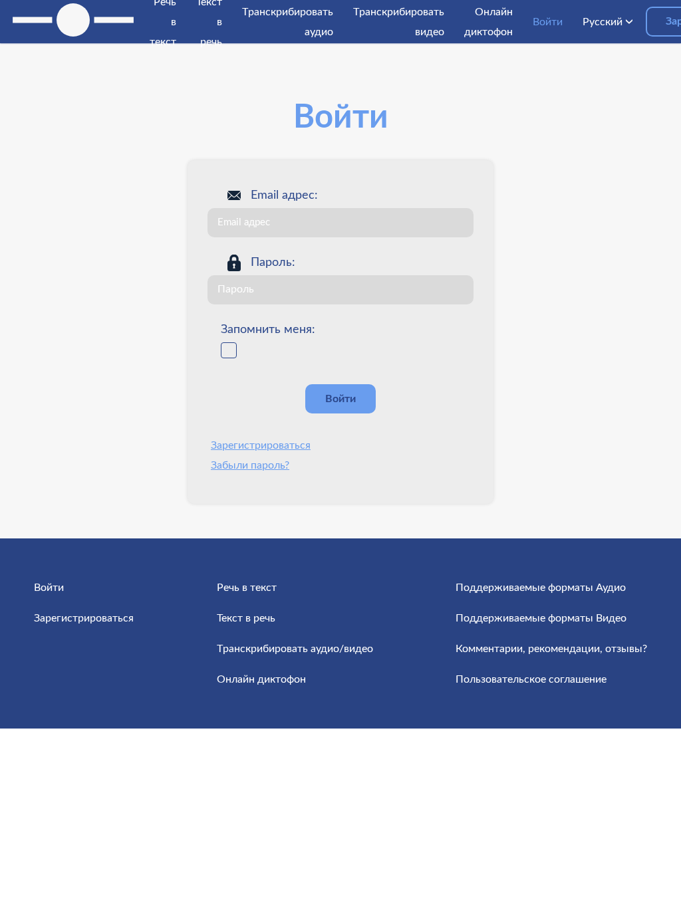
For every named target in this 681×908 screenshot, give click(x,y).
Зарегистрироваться (261, 445)
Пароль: (273, 263)
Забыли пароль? (250, 465)
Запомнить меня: (268, 330)
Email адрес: (284, 195)
